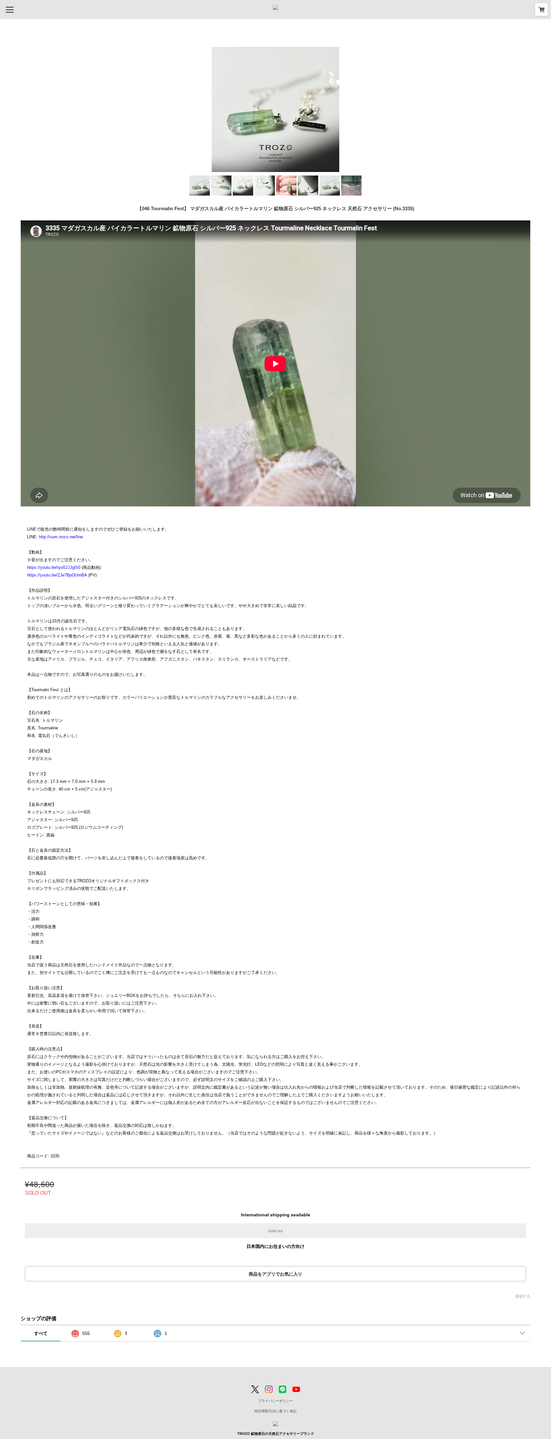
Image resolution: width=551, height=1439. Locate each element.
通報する (522, 1296)
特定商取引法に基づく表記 (275, 1411)
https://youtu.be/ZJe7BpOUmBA (57, 575)
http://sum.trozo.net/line (61, 536)
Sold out (275, 1231)
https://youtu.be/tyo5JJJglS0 (53, 567)
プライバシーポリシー (275, 1401)
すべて (41, 1333)
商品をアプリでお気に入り (275, 1274)
